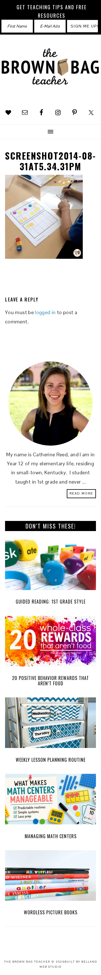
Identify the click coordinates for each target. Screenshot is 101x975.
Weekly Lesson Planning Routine (51, 759)
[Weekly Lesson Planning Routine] (50, 724)
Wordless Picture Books (50, 912)
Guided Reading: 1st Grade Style (51, 601)
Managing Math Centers (51, 836)
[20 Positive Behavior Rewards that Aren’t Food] (50, 642)
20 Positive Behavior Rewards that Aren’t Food (50, 681)
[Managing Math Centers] (50, 800)
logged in (45, 312)
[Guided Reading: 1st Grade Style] (50, 566)
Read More (81, 493)
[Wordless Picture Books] (50, 877)
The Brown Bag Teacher (50, 71)
